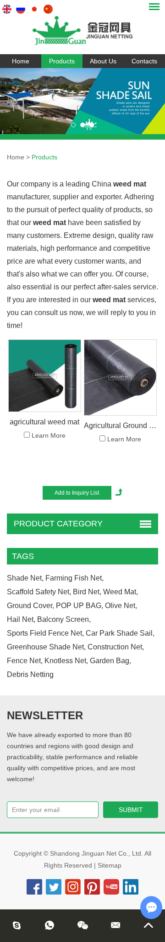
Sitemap (109, 865)
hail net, (21, 619)
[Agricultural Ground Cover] (120, 377)
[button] (73, 125)
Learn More (49, 435)
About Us (103, 61)
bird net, (87, 592)
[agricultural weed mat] (44, 376)
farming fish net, (74, 578)
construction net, (116, 647)
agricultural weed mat (44, 422)
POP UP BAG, (79, 605)
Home (20, 61)
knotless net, (66, 661)
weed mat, (120, 592)
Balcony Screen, (64, 619)
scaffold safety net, (39, 592)
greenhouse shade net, (46, 647)
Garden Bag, (110, 661)
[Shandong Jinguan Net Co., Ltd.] (82, 27)
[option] (82, 101)
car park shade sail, (120, 633)
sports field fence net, (45, 633)
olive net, (121, 605)
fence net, (25, 661)
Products (62, 61)
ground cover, (30, 605)
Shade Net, (25, 578)
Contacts (144, 61)
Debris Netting (30, 674)
